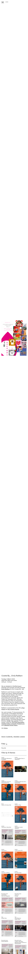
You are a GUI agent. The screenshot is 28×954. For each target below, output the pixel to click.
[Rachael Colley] (7, 927)
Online (6, 728)
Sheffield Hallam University (9, 723)
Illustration (16, 736)
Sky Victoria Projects (13, 709)
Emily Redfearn (5, 689)
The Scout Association (18, 722)
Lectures (22, 736)
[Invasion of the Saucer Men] (7, 813)
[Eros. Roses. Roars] (21, 880)
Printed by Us (20, 723)
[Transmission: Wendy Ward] (7, 836)
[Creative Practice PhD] (21, 858)
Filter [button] (3, 744)
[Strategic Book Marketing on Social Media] (7, 767)
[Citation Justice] (21, 927)
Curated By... (9, 736)
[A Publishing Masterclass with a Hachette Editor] (21, 790)
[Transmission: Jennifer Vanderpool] (21, 836)
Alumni (3, 736)
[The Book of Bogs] (21, 813)
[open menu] (2, 2)
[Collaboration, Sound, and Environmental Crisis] (7, 790)
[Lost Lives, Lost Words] (7, 880)
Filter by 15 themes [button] (8, 753)
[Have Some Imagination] (7, 903)
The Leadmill (14, 721)
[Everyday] (21, 903)
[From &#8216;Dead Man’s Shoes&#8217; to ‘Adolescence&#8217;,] (21, 767)
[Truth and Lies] (7, 858)
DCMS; (9, 721)
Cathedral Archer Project (10, 725)
